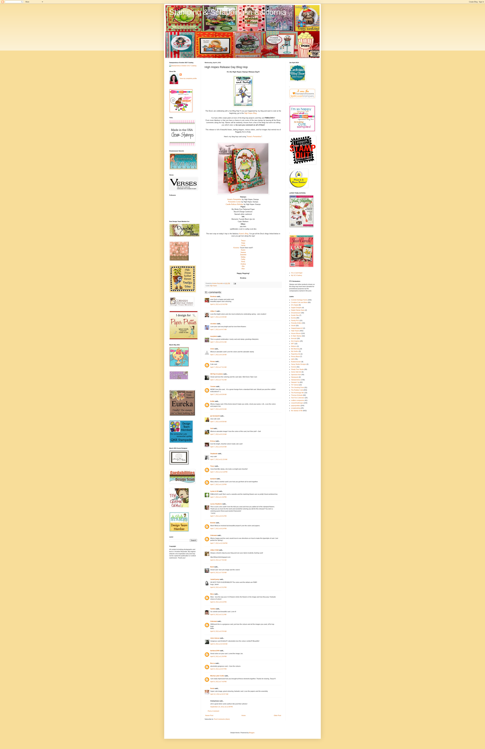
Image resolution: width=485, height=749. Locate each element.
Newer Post (209, 715)
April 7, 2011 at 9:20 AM (218, 447)
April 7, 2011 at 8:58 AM (218, 422)
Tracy (212, 466)
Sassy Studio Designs (298, 364)
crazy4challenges (297, 403)
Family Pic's (295, 320)
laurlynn (213, 479)
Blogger (251, 733)
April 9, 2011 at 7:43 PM (218, 682)
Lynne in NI (214, 491)
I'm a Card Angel (296, 273)
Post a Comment (213, 711)
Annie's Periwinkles (254, 137)
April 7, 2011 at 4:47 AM (218, 329)
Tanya (243, 241)
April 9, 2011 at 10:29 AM (218, 644)
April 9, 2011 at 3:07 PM (218, 669)
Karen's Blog (243, 234)
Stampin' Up (295, 382)
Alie (243, 266)
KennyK (294, 338)
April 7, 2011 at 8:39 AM (218, 394)
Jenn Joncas (215, 638)
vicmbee (213, 324)
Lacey (243, 245)
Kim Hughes (295, 341)
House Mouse (296, 333)
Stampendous (296, 380)
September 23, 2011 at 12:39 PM (221, 707)
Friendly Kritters (296, 323)
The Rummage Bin (297, 393)
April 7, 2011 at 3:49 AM (218, 317)
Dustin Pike (295, 315)
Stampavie (294, 377)
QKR (292, 359)
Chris (212, 349)
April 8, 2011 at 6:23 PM (218, 602)
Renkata (213, 296)
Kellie (212, 401)
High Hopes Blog (250, 113)
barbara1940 (215, 651)
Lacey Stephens (216, 504)
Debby (243, 257)
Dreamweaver (296, 313)
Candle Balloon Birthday (234, 204)
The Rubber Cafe (297, 390)
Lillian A (213, 311)
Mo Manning (295, 349)
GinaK (293, 325)
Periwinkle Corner (234, 202)
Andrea (243, 264)
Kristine (236, 248)
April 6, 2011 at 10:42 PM (218, 304)
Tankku (212, 609)
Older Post (277, 715)
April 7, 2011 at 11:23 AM (218, 459)
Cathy (243, 259)
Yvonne (213, 386)
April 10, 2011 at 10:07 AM (219, 694)
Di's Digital (294, 305)
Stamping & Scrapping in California (227, 12)
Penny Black (295, 356)
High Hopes (213, 285)
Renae (212, 361)
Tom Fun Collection (297, 398)
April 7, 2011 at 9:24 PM (218, 528)
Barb (212, 567)
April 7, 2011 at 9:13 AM (218, 434)
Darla (212, 688)
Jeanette (243, 255)
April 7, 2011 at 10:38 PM (218, 543)
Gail (211, 428)
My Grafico (294, 351)
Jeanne (243, 252)
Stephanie (213, 454)
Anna (243, 262)
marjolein (213, 336)
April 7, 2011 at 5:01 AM (218, 342)
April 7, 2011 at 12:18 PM (218, 472)
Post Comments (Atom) (222, 719)
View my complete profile (188, 78)
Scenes (293, 367)
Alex (243, 269)
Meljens (294, 346)
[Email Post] (234, 283)
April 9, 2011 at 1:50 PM (218, 656)
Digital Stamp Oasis (298, 310)
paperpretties (295, 405)
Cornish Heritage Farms (299, 300)
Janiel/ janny (214, 579)
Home (243, 715)
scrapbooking (295, 408)
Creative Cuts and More (299, 302)
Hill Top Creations (216, 374)
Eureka (293, 318)
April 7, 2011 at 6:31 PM (218, 516)
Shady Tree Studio (297, 369)
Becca (212, 663)
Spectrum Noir (296, 375)
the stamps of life (297, 411)
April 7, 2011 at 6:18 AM (218, 355)
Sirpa (243, 243)
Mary (212, 594)
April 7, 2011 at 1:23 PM (218, 484)
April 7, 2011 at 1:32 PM (218, 497)
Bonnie (212, 523)
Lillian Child (214, 550)
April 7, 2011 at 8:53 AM (218, 409)
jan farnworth (215, 416)
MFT (292, 344)
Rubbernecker (296, 362)
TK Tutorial (295, 385)
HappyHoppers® (297, 328)
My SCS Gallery (296, 275)
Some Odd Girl (296, 372)
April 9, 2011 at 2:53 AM (218, 631)
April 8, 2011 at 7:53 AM (218, 560)
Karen (243, 250)
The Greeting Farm (297, 387)
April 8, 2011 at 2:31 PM (218, 587)
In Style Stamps (296, 336)
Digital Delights (296, 308)
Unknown (213, 535)
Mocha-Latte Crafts (217, 676)
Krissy (212, 441)
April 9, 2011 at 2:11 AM (218, 614)
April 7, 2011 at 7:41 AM (218, 367)
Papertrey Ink (295, 354)
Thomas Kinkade (297, 395)
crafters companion (297, 400)
